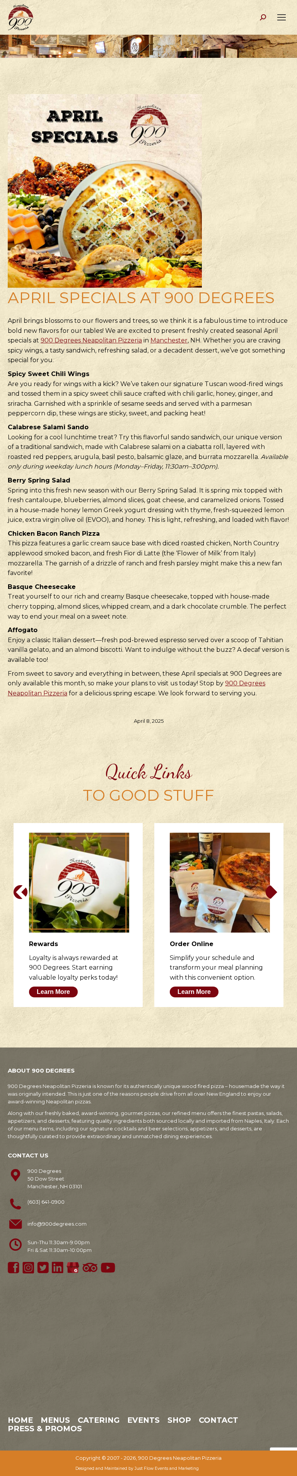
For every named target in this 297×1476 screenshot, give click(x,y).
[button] (20, 892)
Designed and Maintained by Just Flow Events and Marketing (137, 1468)
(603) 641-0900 (46, 1202)
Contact (218, 1420)
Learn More (53, 991)
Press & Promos (45, 1428)
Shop (179, 1420)
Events (143, 1420)
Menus (55, 1420)
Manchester (169, 340)
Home (20, 1420)
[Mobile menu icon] (281, 17)
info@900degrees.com (57, 1224)
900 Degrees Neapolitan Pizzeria (91, 340)
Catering (98, 1420)
